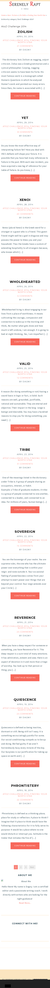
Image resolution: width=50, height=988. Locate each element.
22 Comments (25, 800)
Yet (25, 118)
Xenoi (25, 200)
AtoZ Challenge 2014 (16, 40)
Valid (25, 364)
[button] (8, 985)
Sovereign (25, 531)
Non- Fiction (12, 15)
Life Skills (22, 15)
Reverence (25, 617)
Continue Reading (25, 96)
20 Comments (25, 214)
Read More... (25, 902)
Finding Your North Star (37, 15)
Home (3, 15)
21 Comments (25, 46)
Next (32, 867)
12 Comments (25, 378)
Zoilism (25, 32)
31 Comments (25, 464)
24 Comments (25, 632)
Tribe (25, 449)
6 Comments (25, 296)
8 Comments (25, 132)
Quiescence (25, 699)
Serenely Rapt (20, 979)
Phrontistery (25, 785)
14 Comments (25, 546)
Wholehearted (25, 282)
